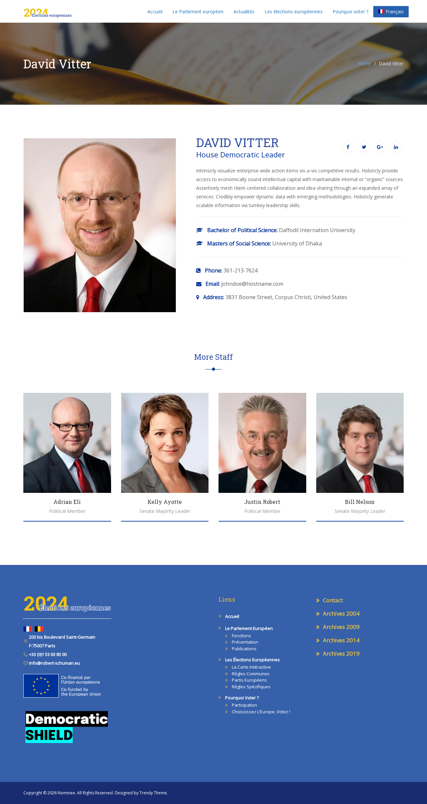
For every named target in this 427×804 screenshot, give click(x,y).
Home (364, 63)
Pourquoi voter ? (350, 11)
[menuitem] (391, 11)
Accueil (154, 11)
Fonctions (241, 636)
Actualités (244, 11)
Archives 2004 (341, 613)
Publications (244, 649)
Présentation (245, 642)
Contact (333, 600)
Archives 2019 (341, 653)
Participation (244, 705)
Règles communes (251, 674)
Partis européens (249, 680)
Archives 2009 (341, 627)
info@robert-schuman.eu (54, 663)
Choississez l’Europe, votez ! (261, 712)
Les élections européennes (294, 11)
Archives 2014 (341, 640)
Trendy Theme (153, 793)
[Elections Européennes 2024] (47, 11)
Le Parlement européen (198, 11)
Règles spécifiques (251, 687)
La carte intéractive (251, 667)
